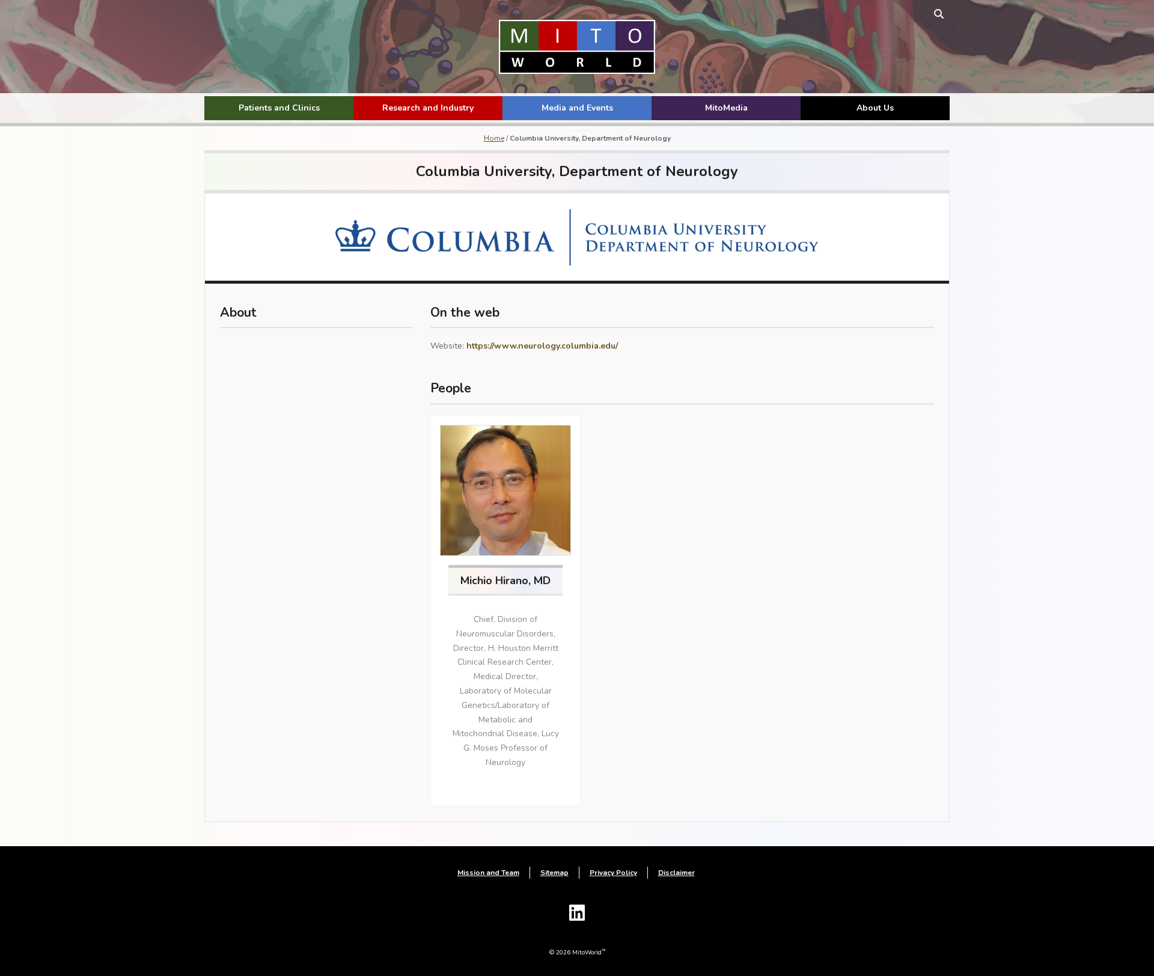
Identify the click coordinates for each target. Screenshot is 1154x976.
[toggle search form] (939, 13)
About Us (875, 108)
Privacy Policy (613, 872)
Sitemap (554, 872)
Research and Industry (428, 108)
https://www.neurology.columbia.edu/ (542, 346)
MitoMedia (726, 108)
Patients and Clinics (279, 108)
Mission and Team (488, 872)
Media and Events (577, 108)
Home (494, 138)
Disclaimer (676, 872)
